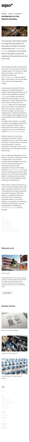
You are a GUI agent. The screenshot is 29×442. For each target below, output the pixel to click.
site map (4, 428)
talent (3, 426)
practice (4, 413)
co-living (5, 221)
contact (4, 423)
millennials (5, 105)
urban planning (15, 170)
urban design (6, 407)
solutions (5, 415)
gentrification (7, 223)
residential (5, 405)
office (3, 411)
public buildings (7, 403)
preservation (7, 225)
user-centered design (10, 230)
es (5, 391)
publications (6, 418)
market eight (6, 273)
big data (5, 219)
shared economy (8, 228)
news (3, 420)
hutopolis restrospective (10, 353)
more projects (7, 293)
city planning (6, 399)
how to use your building (10, 330)
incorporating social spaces (16, 131)
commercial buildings (9, 401)
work (3, 397)
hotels (3, 96)
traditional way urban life (9, 207)
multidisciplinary (10, 77)
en (2, 391)
